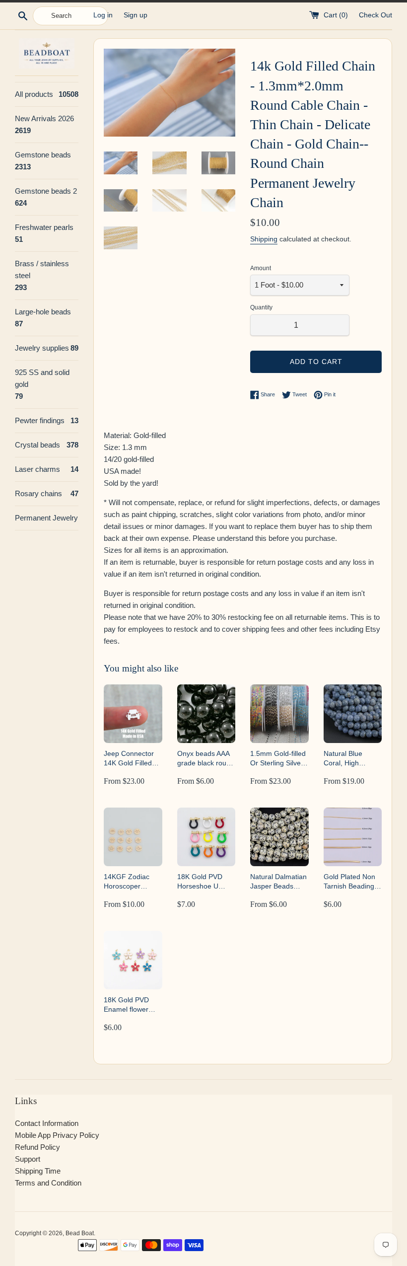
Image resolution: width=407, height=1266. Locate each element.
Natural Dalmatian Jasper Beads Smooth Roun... (278, 882)
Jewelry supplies (46, 348)
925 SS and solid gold (42, 384)
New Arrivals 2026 (44, 124)
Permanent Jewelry (46, 518)
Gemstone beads (43, 160)
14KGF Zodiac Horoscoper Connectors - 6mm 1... (126, 882)
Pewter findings (46, 420)
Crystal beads (46, 445)
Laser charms (46, 469)
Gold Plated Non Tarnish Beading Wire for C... (349, 882)
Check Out (375, 15)
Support (27, 1159)
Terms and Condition (48, 1183)
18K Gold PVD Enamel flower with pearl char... (129, 1005)
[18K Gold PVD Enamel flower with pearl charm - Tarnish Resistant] (133, 960)
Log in (103, 15)
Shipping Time (38, 1171)
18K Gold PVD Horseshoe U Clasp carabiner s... (202, 882)
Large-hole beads (43, 317)
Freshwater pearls (44, 233)
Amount (260, 268)
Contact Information (46, 1123)
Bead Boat (80, 1233)
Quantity (261, 307)
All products (46, 94)
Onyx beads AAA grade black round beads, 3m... (205, 758)
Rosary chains (46, 493)
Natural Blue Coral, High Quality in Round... (353, 758)
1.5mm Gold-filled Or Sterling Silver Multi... (278, 758)
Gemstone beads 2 (46, 197)
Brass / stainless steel (42, 275)
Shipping (263, 239)
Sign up (135, 15)
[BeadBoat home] (46, 53)
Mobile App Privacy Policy (57, 1135)
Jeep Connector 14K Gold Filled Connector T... (129, 758)
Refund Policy (37, 1147)
